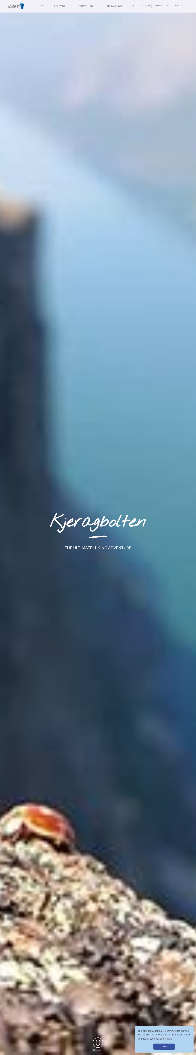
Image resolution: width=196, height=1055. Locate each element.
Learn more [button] (166, 1038)
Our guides (144, 6)
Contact (179, 6)
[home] (23, 6)
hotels (133, 6)
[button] (59, 5)
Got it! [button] (164, 1046)
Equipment (158, 6)
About (169, 6)
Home (42, 6)
